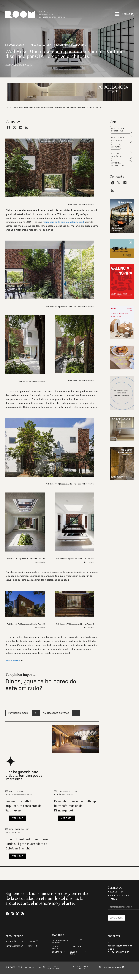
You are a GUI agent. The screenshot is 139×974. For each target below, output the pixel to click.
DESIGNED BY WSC (112, 968)
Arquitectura (42, 45)
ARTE (30, 946)
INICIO (9, 107)
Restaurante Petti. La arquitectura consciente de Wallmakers (23, 806)
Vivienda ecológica (116, 155)
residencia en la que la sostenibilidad (63, 222)
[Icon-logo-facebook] (7, 914)
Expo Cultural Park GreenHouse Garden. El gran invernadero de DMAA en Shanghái (26, 844)
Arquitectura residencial (70, 45)
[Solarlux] (122, 232)
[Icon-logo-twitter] (17, 914)
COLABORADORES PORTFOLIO (60, 942)
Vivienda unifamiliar (117, 164)
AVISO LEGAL (35, 968)
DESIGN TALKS (55, 947)
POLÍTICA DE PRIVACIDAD (53, 968)
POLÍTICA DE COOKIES (83, 968)
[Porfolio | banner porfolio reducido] (122, 409)
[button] (117, 14)
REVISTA (77, 946)
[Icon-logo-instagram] (12, 914)
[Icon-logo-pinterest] (22, 914)
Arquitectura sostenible (118, 130)
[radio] (7, 700)
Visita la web (12, 661)
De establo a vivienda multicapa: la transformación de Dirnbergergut (76, 806)
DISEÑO (9, 942)
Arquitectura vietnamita (118, 139)
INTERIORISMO (12, 946)
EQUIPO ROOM (73, 953)
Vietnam (115, 147)
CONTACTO (57, 952)
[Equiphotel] (122, 256)
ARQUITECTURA (27, 942)
